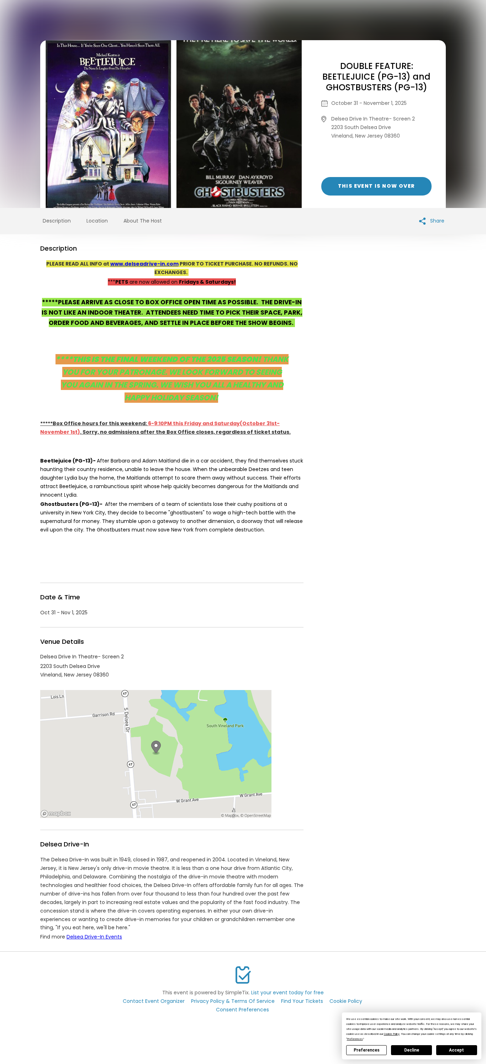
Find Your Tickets (302, 1001)
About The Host (142, 220)
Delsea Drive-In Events (94, 936)
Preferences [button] (355, 1039)
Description (57, 220)
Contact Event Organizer (154, 1001)
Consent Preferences (242, 1009)
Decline (411, 1050)
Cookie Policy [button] (392, 1034)
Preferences (367, 1050)
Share (436, 220)
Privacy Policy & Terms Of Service (233, 1001)
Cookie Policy (345, 1001)
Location (97, 220)
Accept (456, 1050)
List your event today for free (287, 992)
